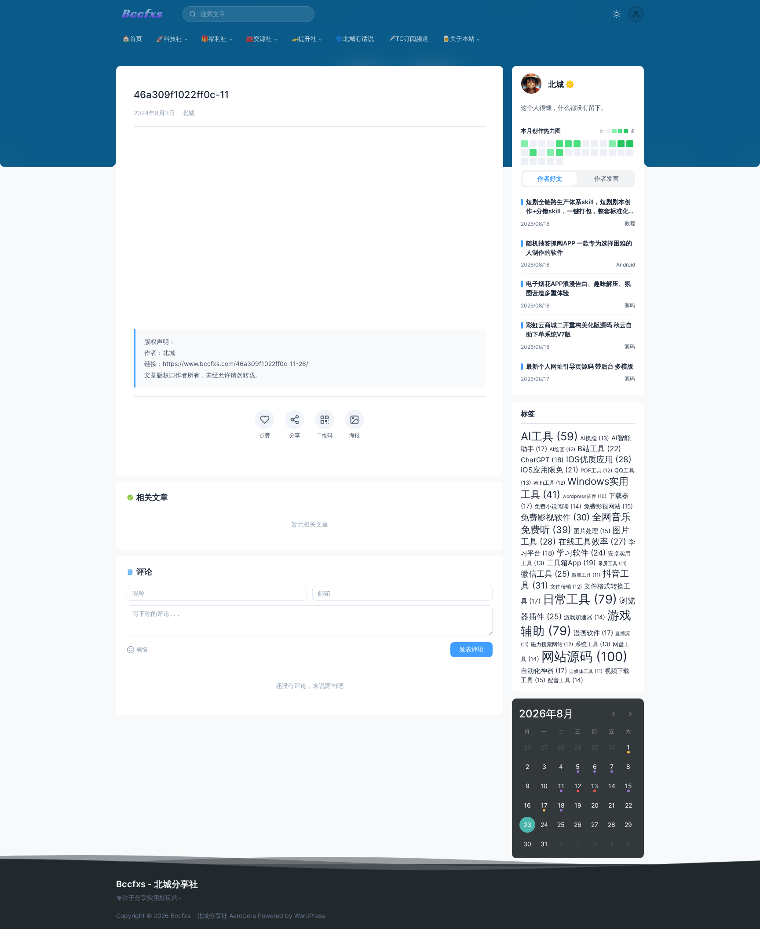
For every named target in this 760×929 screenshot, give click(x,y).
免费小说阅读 (557, 506)
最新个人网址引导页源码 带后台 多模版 (579, 366)
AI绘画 (562, 449)
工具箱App (571, 563)
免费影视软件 (555, 517)
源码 (630, 305)
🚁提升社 (304, 38)
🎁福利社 (214, 38)
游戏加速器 (584, 617)
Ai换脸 (594, 438)
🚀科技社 (169, 38)
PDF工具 (596, 470)
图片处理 (592, 530)
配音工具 (565, 680)
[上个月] (613, 714)
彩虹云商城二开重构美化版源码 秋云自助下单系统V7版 (579, 329)
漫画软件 (593, 633)
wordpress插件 (585, 496)
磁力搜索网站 (552, 644)
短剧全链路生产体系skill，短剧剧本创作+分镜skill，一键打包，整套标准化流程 (580, 207)
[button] (636, 14)
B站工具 (599, 448)
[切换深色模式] (617, 14)
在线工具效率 (592, 541)
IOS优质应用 (599, 459)
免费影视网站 (608, 506)
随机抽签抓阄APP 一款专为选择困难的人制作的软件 (579, 247)
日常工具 (580, 599)
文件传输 (566, 586)
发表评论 (471, 649)
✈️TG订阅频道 (408, 38)
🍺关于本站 (458, 38)
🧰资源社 (259, 38)
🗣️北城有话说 (355, 38)
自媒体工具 (586, 671)
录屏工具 (612, 563)
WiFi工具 (549, 482)
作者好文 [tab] (549, 178)
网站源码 (584, 656)
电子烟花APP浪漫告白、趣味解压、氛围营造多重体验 (578, 288)
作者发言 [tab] (606, 178)
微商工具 (586, 575)
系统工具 (592, 644)
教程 (630, 223)
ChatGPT (542, 460)
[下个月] (630, 714)
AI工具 (549, 436)
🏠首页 (132, 38)
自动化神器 (544, 671)
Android (625, 264)
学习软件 (581, 552)
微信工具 (545, 573)
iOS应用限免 (549, 469)
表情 (142, 649)
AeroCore (242, 915)
